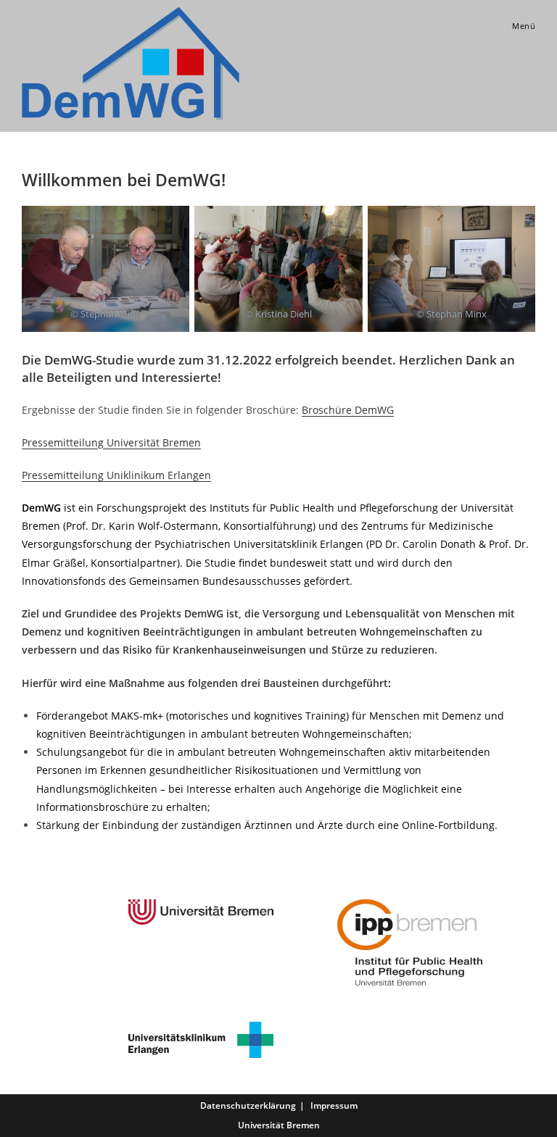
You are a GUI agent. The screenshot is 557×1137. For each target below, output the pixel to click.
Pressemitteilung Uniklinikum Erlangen (116, 475)
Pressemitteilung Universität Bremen (111, 442)
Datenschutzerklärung (248, 1105)
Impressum (334, 1105)
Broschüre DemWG (348, 410)
